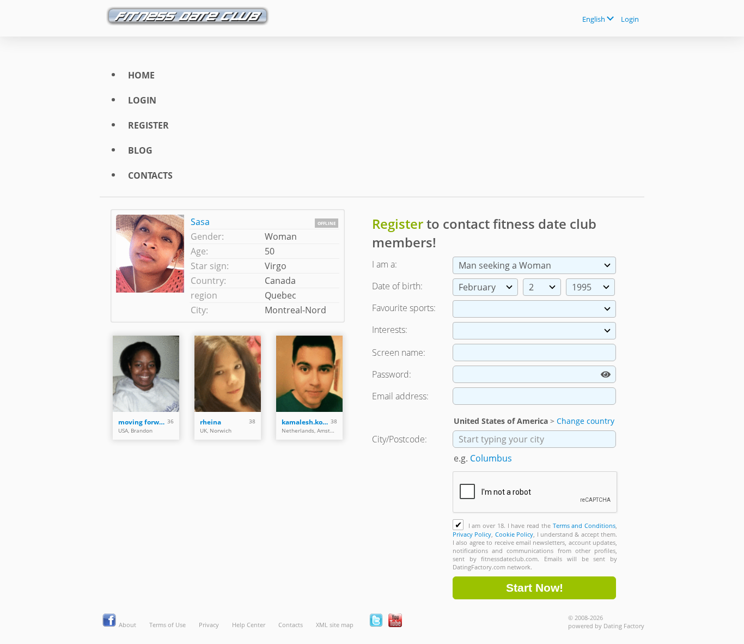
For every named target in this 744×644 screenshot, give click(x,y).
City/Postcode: (399, 439)
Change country (585, 421)
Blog (140, 150)
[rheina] (227, 374)
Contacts (150, 175)
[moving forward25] (146, 374)
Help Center (248, 625)
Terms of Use (167, 625)
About (127, 625)
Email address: (400, 396)
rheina (210, 422)
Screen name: (398, 353)
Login (630, 19)
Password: (391, 374)
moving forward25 (142, 422)
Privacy (209, 625)
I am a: (384, 264)
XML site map (334, 625)
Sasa (200, 222)
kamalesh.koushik (306, 422)
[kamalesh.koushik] (309, 374)
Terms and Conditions (584, 525)
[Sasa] (153, 266)
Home (141, 75)
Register (148, 125)
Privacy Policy (472, 534)
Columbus (491, 458)
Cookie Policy (514, 534)
